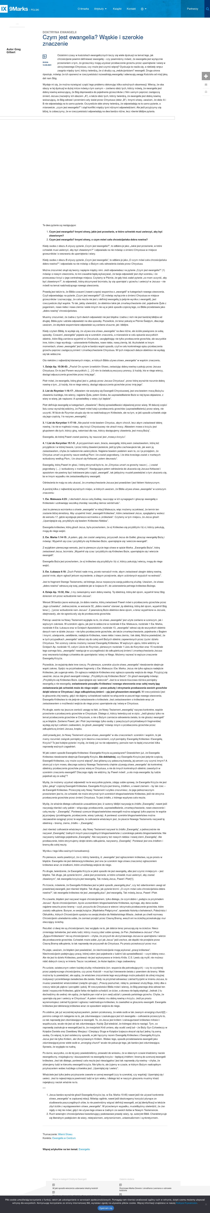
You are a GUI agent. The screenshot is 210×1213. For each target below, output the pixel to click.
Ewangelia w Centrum (64, 1138)
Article (45, 62)
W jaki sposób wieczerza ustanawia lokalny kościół (75, 1188)
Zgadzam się (106, 1208)
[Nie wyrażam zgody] (206, 1204)
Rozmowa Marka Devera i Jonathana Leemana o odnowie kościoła (145, 1189)
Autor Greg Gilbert (14, 50)
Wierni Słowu (65, 1134)
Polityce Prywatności (186, 1203)
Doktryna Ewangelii (59, 32)
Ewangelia (84, 1149)
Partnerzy (192, 9)
